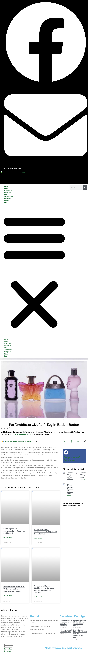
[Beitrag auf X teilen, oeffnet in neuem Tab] (64, 441)
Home (6, 186)
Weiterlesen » (7, 537)
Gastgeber (7, 198)
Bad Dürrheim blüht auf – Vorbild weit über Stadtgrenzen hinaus (14, 589)
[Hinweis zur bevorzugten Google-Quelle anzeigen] (36, 441)
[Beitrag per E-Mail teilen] (78, 441)
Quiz (5, 202)
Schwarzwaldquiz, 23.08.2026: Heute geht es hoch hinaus (45, 532)
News (6, 188)
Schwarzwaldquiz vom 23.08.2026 (66, 631)
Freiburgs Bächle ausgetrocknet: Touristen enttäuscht (14, 531)
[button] (34, 271)
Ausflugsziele (8, 196)
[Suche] (85, 187)
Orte (5, 194)
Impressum (8, 647)
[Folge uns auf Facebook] (66, 452)
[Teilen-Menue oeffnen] (85, 441)
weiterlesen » (69, 480)
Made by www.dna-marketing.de (63, 648)
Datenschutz (8, 645)
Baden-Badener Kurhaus (24, 434)
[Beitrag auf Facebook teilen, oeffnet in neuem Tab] (71, 441)
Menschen (7, 192)
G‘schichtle (8, 190)
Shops (6, 200)
